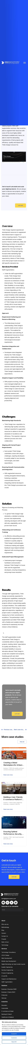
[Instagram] (7, 902)
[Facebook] (3, 902)
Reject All (14, 1041)
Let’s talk (20, 205)
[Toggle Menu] (24, 62)
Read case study (8, 775)
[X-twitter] (11, 902)
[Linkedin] (16, 902)
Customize (14, 1037)
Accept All (14, 1033)
